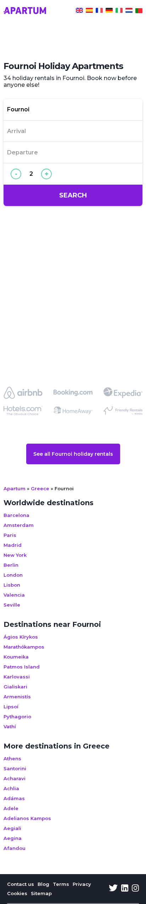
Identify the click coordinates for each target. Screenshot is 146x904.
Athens (12, 758)
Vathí (10, 726)
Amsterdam (19, 525)
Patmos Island (22, 667)
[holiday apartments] (79, 11)
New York (15, 555)
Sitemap (41, 893)
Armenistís (17, 696)
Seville (12, 605)
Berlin (11, 565)
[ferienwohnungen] (109, 11)
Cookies (17, 893)
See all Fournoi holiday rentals (73, 454)
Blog (43, 884)
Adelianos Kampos (27, 818)
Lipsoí (11, 706)
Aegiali (12, 828)
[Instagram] (135, 888)
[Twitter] (113, 888)
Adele (11, 808)
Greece (40, 488)
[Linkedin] (124, 888)
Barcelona (16, 515)
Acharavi (15, 778)
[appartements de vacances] (99, 11)
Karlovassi (17, 677)
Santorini (15, 768)
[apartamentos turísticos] (89, 11)
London (13, 575)
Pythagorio (17, 716)
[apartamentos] (138, 11)
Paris (10, 535)
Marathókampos (24, 647)
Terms (61, 884)
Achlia (11, 788)
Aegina (13, 838)
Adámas (14, 798)
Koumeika (16, 657)
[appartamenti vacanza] (119, 11)
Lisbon (12, 585)
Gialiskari (15, 686)
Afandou (15, 848)
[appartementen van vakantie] (129, 11)
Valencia (14, 595)
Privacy (82, 884)
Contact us (20, 884)
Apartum (15, 488)
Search (73, 195)
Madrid (13, 545)
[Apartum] (25, 11)
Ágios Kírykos (21, 637)
